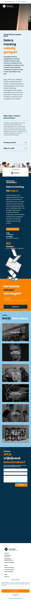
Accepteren (15, 591)
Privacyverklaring (18, 598)
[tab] (15, 127)
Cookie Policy (11, 598)
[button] (27, 6)
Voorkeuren (15, 595)
